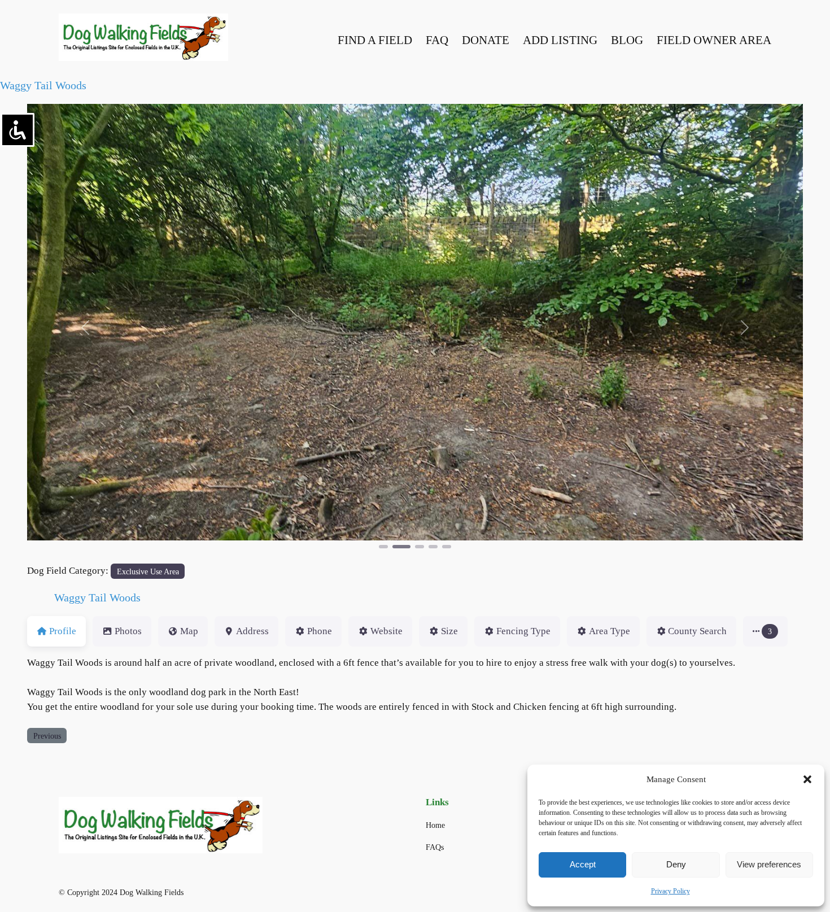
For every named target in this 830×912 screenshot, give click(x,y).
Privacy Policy (670, 891)
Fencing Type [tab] (523, 631)
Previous (47, 735)
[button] (807, 779)
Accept (583, 864)
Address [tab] (252, 631)
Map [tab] (189, 631)
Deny (676, 864)
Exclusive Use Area (148, 571)
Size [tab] (449, 631)
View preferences (769, 864)
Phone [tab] (319, 631)
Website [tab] (386, 631)
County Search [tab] (697, 631)
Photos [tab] (128, 631)
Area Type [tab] (609, 631)
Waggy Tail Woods (43, 85)
